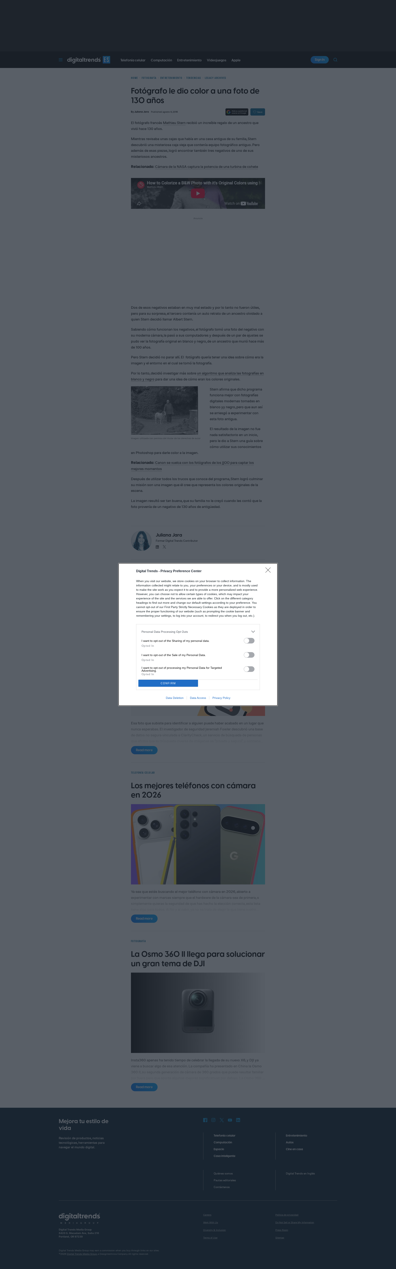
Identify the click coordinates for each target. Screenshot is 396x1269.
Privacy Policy (221, 697)
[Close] (269, 571)
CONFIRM (168, 683)
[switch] (249, 640)
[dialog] (198, 634)
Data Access (198, 697)
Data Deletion (175, 697)
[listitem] (198, 631)
